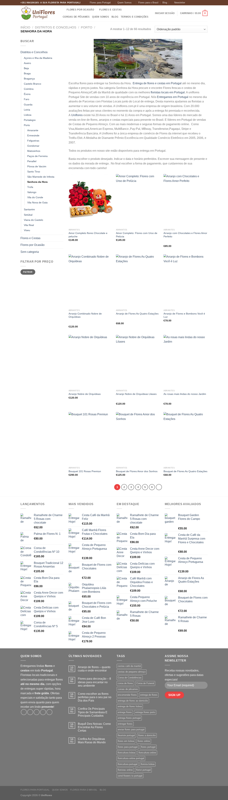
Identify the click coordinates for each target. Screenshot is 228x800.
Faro (26, 99)
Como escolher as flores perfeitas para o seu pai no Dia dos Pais (94, 697)
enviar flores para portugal (131, 729)
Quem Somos (124, 2)
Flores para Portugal (100, 2)
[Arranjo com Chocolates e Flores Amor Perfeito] (186, 200)
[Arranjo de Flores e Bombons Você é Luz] (186, 280)
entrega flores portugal (129, 718)
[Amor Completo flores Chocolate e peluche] (91, 200)
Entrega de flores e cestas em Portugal (157, 83)
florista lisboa (147, 764)
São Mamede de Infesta (40, 176)
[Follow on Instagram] (192, 2)
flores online (144, 741)
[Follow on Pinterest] (202, 2)
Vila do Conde (35, 197)
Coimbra (28, 88)
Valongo (31, 192)
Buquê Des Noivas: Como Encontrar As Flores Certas (94, 727)
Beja (26, 68)
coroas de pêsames (128, 689)
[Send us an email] (199, 2)
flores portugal (148, 747)
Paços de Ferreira (37, 156)
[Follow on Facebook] (189, 2)
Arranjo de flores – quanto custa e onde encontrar (94, 669)
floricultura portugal (127, 764)
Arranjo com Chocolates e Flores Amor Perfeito (185, 235)
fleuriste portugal (126, 735)
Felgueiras (33, 140)
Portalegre (30, 120)
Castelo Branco (32, 83)
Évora (27, 94)
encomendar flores (127, 695)
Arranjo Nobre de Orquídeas (85, 394)
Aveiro (27, 63)
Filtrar (28, 272)
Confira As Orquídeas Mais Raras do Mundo (92, 740)
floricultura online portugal (131, 758)
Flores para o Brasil (148, 2)
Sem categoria (29, 251)
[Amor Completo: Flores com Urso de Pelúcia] (138, 200)
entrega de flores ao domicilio (133, 700)
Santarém (29, 209)
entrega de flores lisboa (130, 706)
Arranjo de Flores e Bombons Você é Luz (184, 315)
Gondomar (33, 145)
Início (25, 27)
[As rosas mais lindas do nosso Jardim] (186, 361)
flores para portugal (128, 747)
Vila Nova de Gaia (37, 202)
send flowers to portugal (130, 775)
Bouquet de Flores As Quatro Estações (185, 471)
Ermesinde (33, 135)
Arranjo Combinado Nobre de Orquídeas (85, 315)
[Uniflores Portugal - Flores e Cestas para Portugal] (38, 13)
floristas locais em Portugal (168, 92)
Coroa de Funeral (145, 683)
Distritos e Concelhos (55, 27)
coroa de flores (125, 683)
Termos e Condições (135, 16)
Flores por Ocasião (80, 9)
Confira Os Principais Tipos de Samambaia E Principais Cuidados (92, 712)
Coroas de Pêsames (76, 16)
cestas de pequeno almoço (132, 671)
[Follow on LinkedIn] (206, 2)
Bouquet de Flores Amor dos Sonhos (136, 471)
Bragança (29, 78)
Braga (27, 73)
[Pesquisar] (62, 9)
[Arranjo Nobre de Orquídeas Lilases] (138, 361)
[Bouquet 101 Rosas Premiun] (91, 438)
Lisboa (27, 114)
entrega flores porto (145, 712)
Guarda (28, 104)
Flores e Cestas (110, 9)
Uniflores (77, 115)
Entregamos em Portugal (172, 96)
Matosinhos (33, 151)
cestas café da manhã (129, 666)
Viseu (27, 230)
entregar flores (125, 723)
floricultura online (147, 752)
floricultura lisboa (126, 752)
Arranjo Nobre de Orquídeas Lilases (136, 394)
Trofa (30, 187)
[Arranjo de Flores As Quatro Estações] (138, 280)
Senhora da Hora (37, 181)
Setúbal (28, 214)
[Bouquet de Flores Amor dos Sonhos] (138, 438)
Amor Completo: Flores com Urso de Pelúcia (136, 235)
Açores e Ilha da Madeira (38, 58)
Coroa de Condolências (130, 677)
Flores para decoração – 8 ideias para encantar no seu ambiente (94, 682)
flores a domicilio (147, 735)
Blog (164, 2)
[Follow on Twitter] (196, 2)
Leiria (27, 109)
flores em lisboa (126, 741)
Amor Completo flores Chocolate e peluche (88, 235)
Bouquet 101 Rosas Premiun (85, 471)
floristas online (125, 770)
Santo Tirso (33, 171)
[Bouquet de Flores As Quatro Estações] (186, 438)
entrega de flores (148, 695)
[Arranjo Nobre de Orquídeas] (91, 361)
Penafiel (31, 161)
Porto (86, 27)
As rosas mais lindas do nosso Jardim (185, 394)
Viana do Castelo (33, 219)
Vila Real (29, 225)
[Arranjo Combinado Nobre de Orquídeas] (91, 280)
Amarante (32, 130)
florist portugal (143, 770)
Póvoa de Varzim (36, 166)
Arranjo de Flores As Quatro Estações (137, 313)
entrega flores (125, 712)
